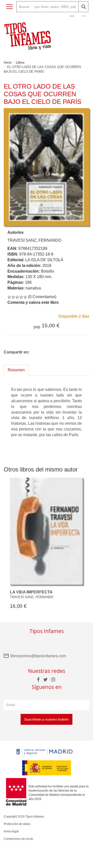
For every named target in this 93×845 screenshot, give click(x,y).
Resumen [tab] (16, 370)
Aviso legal (11, 831)
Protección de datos (17, 824)
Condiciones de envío (18, 839)
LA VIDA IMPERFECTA (31, 592)
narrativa (33, 288)
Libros (20, 62)
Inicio (7, 62)
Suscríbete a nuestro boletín (46, 719)
